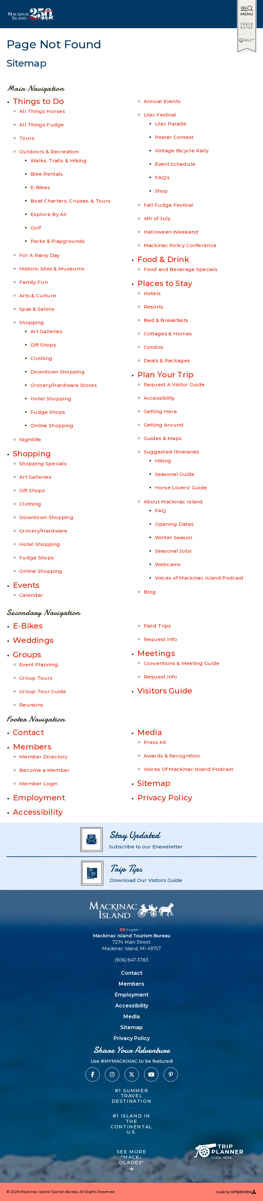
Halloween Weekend (171, 232)
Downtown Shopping (57, 372)
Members (32, 746)
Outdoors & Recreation (49, 151)
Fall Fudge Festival (168, 205)
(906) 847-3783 (131, 960)
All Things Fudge (41, 125)
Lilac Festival (160, 115)
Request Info (160, 639)
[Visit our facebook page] (92, 1074)
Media (149, 732)
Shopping (31, 322)
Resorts (154, 307)
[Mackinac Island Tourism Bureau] (131, 909)
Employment (39, 797)
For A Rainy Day (39, 255)
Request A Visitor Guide (174, 384)
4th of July (157, 218)
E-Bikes (40, 187)
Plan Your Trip (165, 374)
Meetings (156, 653)
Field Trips (157, 626)
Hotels (152, 293)
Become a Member (44, 770)
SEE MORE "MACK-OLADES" (132, 1157)
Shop (161, 191)
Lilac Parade (171, 124)
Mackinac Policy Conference (180, 245)
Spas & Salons (37, 309)
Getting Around (164, 425)
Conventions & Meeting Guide (182, 663)
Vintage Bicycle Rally (182, 151)
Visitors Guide (164, 690)
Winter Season (173, 537)
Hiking (163, 461)
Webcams (168, 564)
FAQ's (162, 177)
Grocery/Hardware (43, 531)
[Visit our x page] (131, 1074)
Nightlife (30, 439)
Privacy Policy (164, 797)
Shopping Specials (43, 463)
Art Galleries (46, 331)
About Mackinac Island (173, 502)
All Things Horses (42, 111)
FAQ (160, 511)
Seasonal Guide (175, 474)
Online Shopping (52, 425)
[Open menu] (246, 11)
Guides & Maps (163, 438)
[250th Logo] (31, 14)
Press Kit (155, 742)
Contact (28, 732)
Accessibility (159, 398)
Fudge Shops (47, 412)
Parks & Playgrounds (57, 241)
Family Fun (33, 282)
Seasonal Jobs (173, 551)
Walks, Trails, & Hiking (58, 160)
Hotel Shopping (50, 399)
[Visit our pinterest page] (171, 1074)
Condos (154, 347)
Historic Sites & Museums (51, 269)
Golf (35, 228)
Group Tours (35, 678)
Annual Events (162, 101)
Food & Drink (163, 259)
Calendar (31, 595)
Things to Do (38, 101)
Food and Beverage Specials (181, 269)
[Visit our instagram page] (112, 1074)
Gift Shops (43, 345)
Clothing (41, 358)
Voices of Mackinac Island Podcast (199, 578)
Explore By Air (48, 214)
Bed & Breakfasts (166, 320)
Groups (27, 654)
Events (26, 585)
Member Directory (43, 757)
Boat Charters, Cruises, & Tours (70, 201)
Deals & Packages (167, 360)
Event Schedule (175, 164)
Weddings (33, 640)
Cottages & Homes (168, 334)
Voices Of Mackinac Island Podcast (188, 769)
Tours (27, 138)
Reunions (31, 705)
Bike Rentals (46, 174)
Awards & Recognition (172, 756)
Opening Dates (174, 524)
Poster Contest (174, 137)
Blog (150, 592)
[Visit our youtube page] (151, 1074)
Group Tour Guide (42, 691)
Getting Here (160, 411)
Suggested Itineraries (171, 452)
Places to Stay (164, 283)
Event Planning (38, 664)
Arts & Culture (37, 295)
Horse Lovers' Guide (181, 487)
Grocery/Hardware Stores (63, 385)
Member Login (38, 784)
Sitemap (154, 783)
